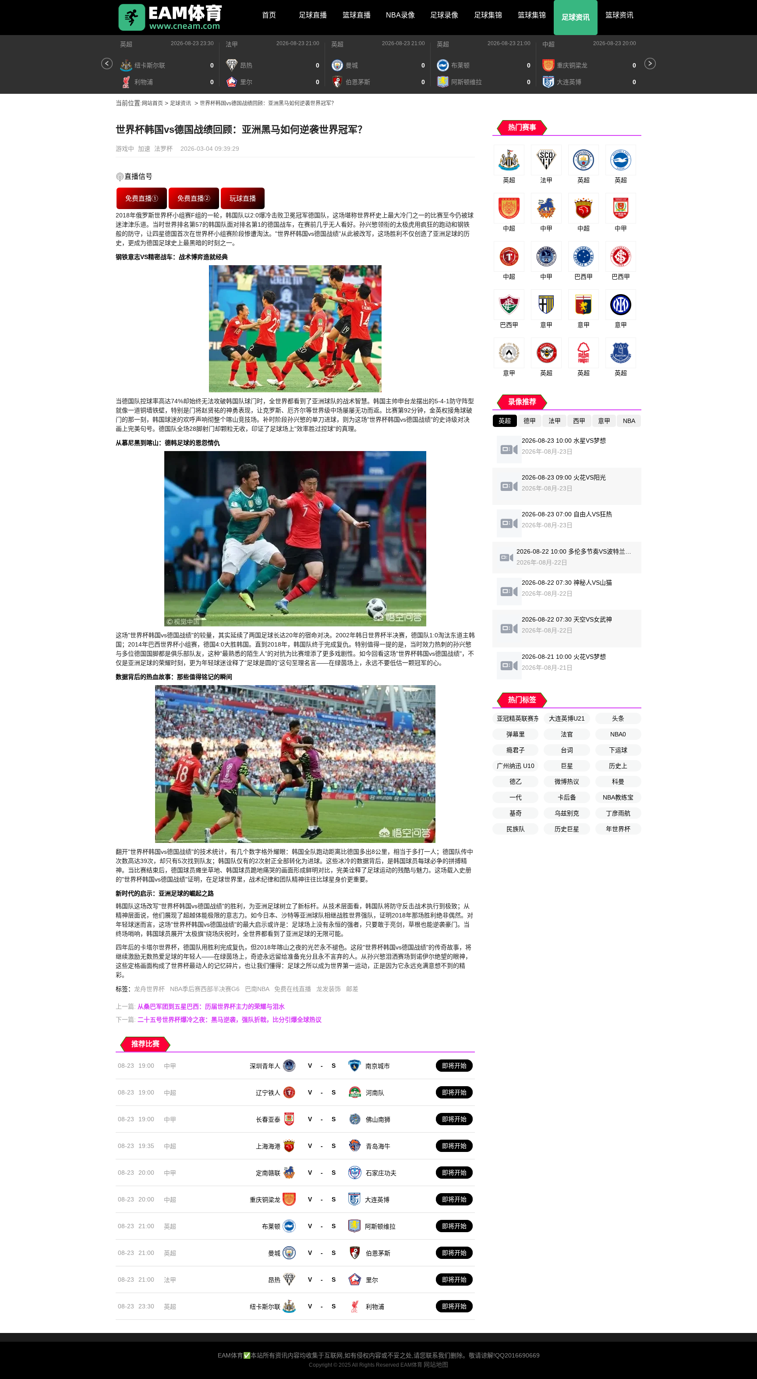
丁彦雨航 (618, 813)
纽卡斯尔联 (265, 1306)
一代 (515, 797)
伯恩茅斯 (378, 1253)
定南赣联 (268, 1172)
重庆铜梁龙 (265, 1199)
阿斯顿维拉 (380, 1226)
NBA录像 (400, 15)
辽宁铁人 (268, 1092)
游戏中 (125, 148)
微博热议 (567, 781)
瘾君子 (515, 749)
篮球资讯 (619, 15)
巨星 (567, 765)
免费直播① (141, 198)
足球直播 (313, 15)
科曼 (618, 781)
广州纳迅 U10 (515, 765)
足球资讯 (576, 17)
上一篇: (200, 1006)
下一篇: (219, 1019)
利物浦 (375, 1306)
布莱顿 (271, 1226)
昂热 (274, 1279)
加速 (144, 148)
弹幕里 (515, 734)
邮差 (352, 988)
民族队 (515, 828)
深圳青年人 (265, 1066)
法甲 (232, 44)
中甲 (170, 1066)
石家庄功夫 (381, 1172)
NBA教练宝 (618, 797)
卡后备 (567, 797)
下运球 (618, 749)
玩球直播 (243, 198)
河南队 (375, 1092)
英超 (126, 44)
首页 (269, 15)
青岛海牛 (378, 1146)
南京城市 (377, 1066)
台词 (567, 749)
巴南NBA (257, 988)
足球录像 (444, 15)
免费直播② (193, 198)
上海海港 (268, 1146)
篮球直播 (357, 15)
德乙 (515, 781)
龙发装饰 (328, 988)
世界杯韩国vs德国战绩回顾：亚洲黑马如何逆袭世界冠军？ (268, 103)
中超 (548, 44)
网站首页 (152, 103)
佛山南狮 (378, 1119)
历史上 (618, 765)
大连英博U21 (567, 718)
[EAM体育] (170, 17)
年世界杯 (618, 828)
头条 (618, 718)
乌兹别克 (567, 813)
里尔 (372, 1279)
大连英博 (377, 1199)
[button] (107, 63)
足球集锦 (488, 15)
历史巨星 (567, 828)
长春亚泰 (268, 1119)
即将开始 (454, 1065)
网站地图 (436, 1364)
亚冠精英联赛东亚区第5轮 (517, 718)
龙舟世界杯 (149, 988)
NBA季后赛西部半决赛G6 (205, 988)
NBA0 (618, 734)
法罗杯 (163, 148)
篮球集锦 (532, 15)
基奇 (515, 813)
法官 (567, 734)
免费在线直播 (292, 988)
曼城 (274, 1253)
